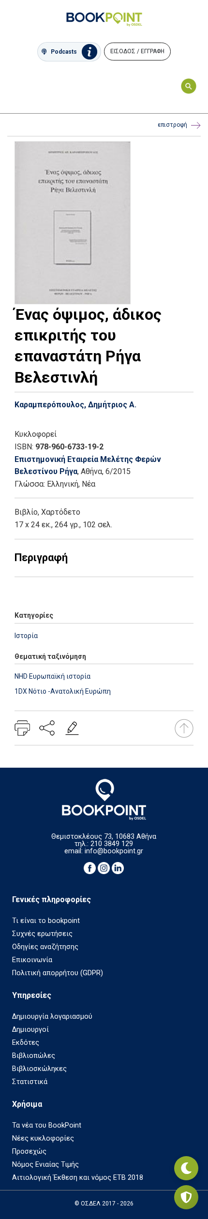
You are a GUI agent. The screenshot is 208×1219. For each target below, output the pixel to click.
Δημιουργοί (30, 1030)
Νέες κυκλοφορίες (43, 1138)
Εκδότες (25, 1043)
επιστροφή (172, 124)
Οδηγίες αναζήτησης (45, 947)
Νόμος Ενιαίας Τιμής (45, 1164)
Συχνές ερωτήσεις (42, 934)
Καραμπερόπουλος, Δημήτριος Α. (75, 404)
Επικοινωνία (32, 960)
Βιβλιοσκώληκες (39, 1069)
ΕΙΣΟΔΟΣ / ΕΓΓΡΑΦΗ (137, 51)
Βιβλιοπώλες (33, 1056)
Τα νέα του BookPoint (46, 1125)
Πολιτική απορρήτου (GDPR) (57, 973)
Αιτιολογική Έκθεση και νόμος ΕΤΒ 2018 (77, 1178)
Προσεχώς (29, 1151)
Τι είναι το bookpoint (46, 921)
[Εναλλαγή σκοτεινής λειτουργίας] (186, 1168)
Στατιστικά (29, 1082)
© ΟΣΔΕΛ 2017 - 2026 (104, 1203)
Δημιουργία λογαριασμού (52, 1016)
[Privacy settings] (186, 1197)
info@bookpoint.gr (114, 851)
